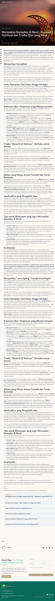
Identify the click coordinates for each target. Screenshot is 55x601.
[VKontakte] (1, 62)
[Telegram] (1, 60)
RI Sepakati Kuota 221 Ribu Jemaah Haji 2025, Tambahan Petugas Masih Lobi (29, 496)
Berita (3, 28)
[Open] (52, 2)
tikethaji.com (43, 490)
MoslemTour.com (14, 480)
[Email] (1, 64)
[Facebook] (1, 49)
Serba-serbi (7, 28)
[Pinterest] (1, 57)
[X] (1, 51)
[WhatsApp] (1, 55)
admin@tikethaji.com (7, 591)
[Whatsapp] (52, 594)
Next (5, 487)
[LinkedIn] (1, 53)
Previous (6, 488)
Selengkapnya (6, 576)
